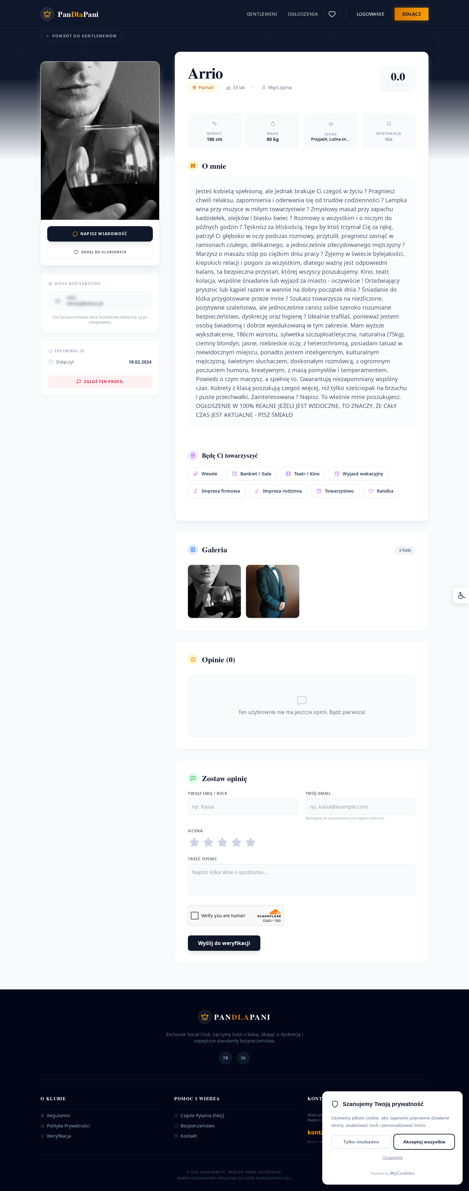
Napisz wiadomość (103, 233)
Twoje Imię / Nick (207, 793)
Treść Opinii (202, 859)
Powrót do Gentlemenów (84, 36)
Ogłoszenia (303, 14)
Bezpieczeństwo (198, 1126)
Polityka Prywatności (68, 1126)
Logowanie (370, 14)
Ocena (195, 831)
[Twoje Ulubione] (332, 14)
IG (243, 1058)
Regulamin (58, 1115)
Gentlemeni (262, 14)
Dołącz (411, 14)
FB (225, 1058)
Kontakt (189, 1136)
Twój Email (318, 793)
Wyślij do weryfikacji (224, 943)
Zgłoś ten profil (104, 381)
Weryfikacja (59, 1136)
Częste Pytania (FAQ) (202, 1115)
